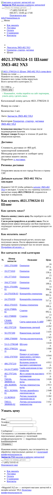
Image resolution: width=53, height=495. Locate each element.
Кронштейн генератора (31, 293)
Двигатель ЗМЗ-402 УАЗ (18, 47)
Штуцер (23, 344)
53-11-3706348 (11, 344)
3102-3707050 (11, 357)
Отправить (6, 444)
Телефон (5, 422)
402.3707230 (10, 327)
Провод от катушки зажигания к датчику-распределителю (30, 356)
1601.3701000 (10, 265)
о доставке (19, 159)
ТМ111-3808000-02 (9, 403)
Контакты (11, 35)
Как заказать (13, 25)
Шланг (23, 350)
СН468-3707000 (8, 321)
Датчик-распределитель (31, 338)
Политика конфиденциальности (16, 491)
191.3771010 (10, 277)
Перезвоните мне (18, 15)
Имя (3, 419)
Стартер (23, 310)
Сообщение (6, 431)
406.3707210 (10, 363)
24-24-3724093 (11, 369)
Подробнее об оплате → (12, 247)
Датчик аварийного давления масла (29, 391)
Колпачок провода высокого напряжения (30, 363)
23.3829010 (9, 397)
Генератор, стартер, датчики (20, 50)
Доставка (11, 28)
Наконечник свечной (30, 327)
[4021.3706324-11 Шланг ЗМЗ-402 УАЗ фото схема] (26, 71)
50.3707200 (9, 333)
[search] (2, 460)
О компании (13, 33)
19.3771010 (9, 271)
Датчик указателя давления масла (28, 397)
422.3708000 (10, 316)
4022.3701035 (10, 305)
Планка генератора (29, 305)
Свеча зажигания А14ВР (32, 322)
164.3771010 (10, 282)
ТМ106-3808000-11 (9, 380)
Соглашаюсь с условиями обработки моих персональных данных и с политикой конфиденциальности (21, 436)
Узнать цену (7, 90)
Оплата (10, 30)
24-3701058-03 (11, 293)
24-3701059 (9, 299)
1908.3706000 (10, 338)
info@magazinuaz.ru (10, 18)
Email (3, 425)
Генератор (24, 265)
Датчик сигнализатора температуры (30, 403)
